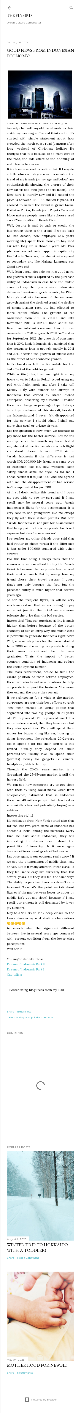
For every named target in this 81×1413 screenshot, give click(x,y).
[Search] (71, 7)
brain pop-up (24, 1017)
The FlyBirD (19, 15)
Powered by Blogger (44, 1399)
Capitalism (14, 974)
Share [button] (10, 1011)
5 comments (25, 1372)
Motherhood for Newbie (37, 1365)
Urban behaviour (45, 1017)
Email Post (24, 1011)
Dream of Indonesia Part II (26, 964)
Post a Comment (28, 1257)
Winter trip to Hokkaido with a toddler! (37, 1247)
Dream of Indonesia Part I (25, 969)
